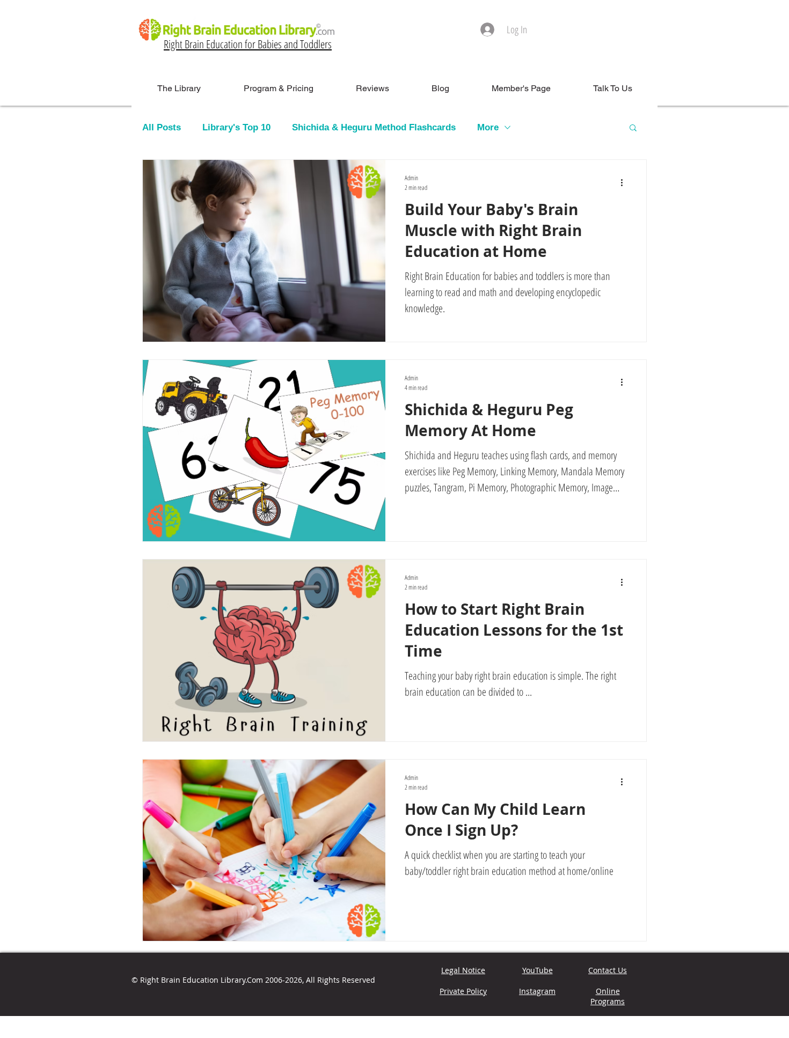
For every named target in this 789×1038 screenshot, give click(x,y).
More (488, 127)
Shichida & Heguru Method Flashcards (374, 127)
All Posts (161, 127)
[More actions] (625, 182)
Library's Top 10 (236, 127)
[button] (633, 128)
